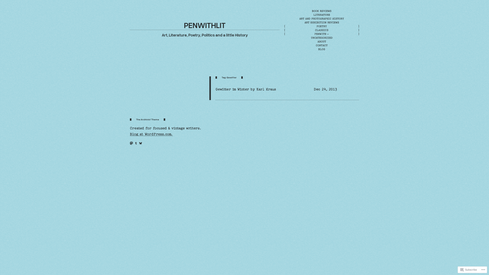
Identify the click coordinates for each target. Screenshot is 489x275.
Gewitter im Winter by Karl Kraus (245, 89)
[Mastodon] (131, 143)
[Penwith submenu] (328, 34)
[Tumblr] (136, 143)
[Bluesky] (140, 143)
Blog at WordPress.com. (151, 134)
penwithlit (205, 25)
